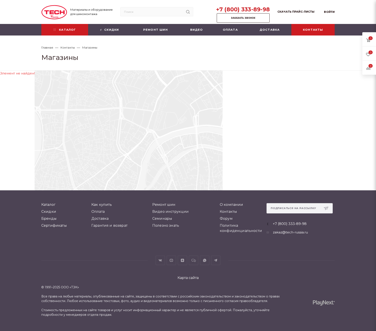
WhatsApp (204, 260)
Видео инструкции (170, 211)
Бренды (49, 218)
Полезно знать (165, 225)
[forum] (193, 260)
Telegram (215, 260)
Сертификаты (54, 225)
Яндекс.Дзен (182, 260)
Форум (226, 218)
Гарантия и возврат (109, 225)
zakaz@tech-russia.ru (290, 232)
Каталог (48, 205)
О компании (231, 205)
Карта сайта (188, 278)
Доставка (100, 218)
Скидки (48, 211)
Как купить (101, 205)
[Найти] (188, 11)
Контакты (228, 211)
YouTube (171, 260)
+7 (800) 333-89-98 (243, 9)
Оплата (98, 211)
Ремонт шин (164, 205)
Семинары (162, 218)
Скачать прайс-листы (295, 11)
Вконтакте (160, 260)
